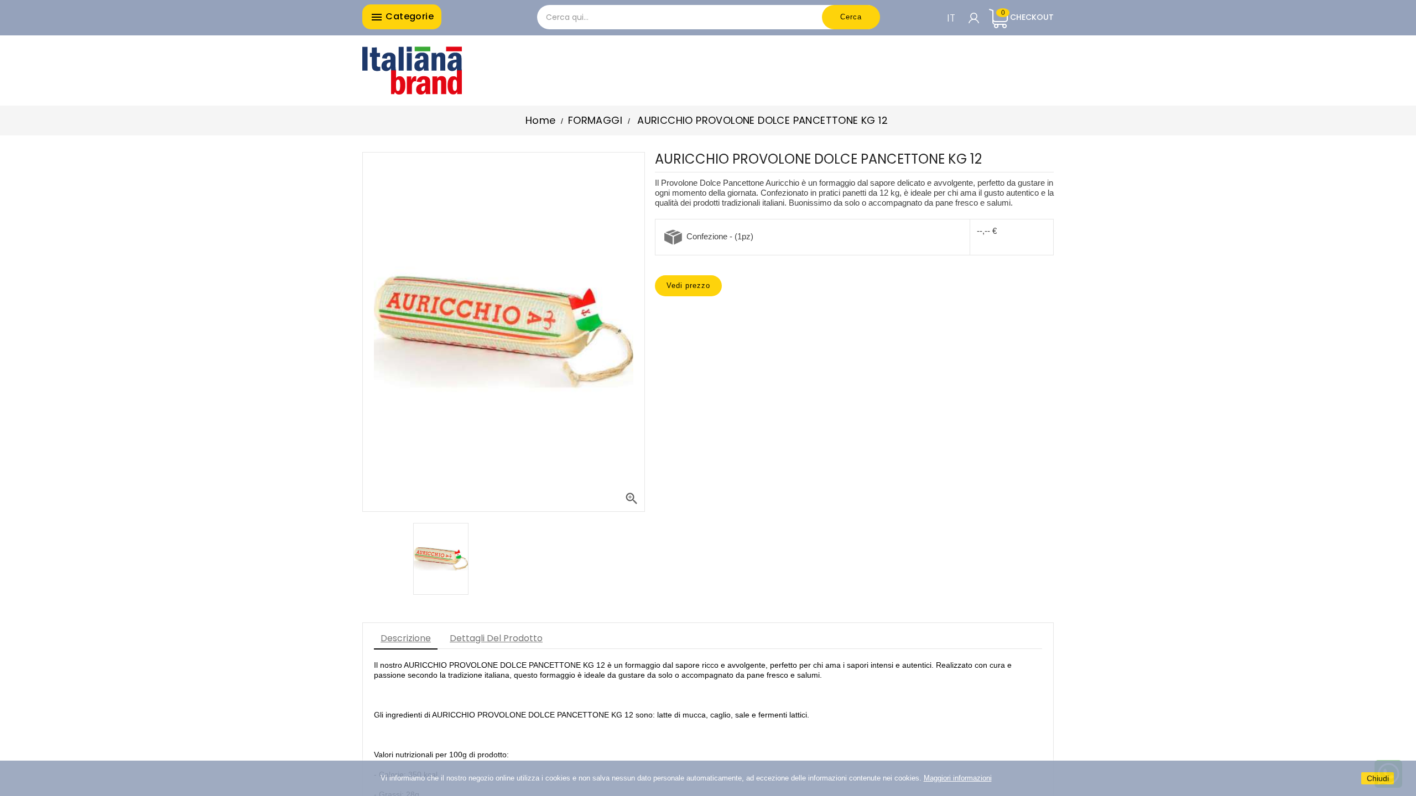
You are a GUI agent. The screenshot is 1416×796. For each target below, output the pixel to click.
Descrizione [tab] (406, 638)
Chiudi (1378, 778)
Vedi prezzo (688, 285)
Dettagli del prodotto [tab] (496, 638)
